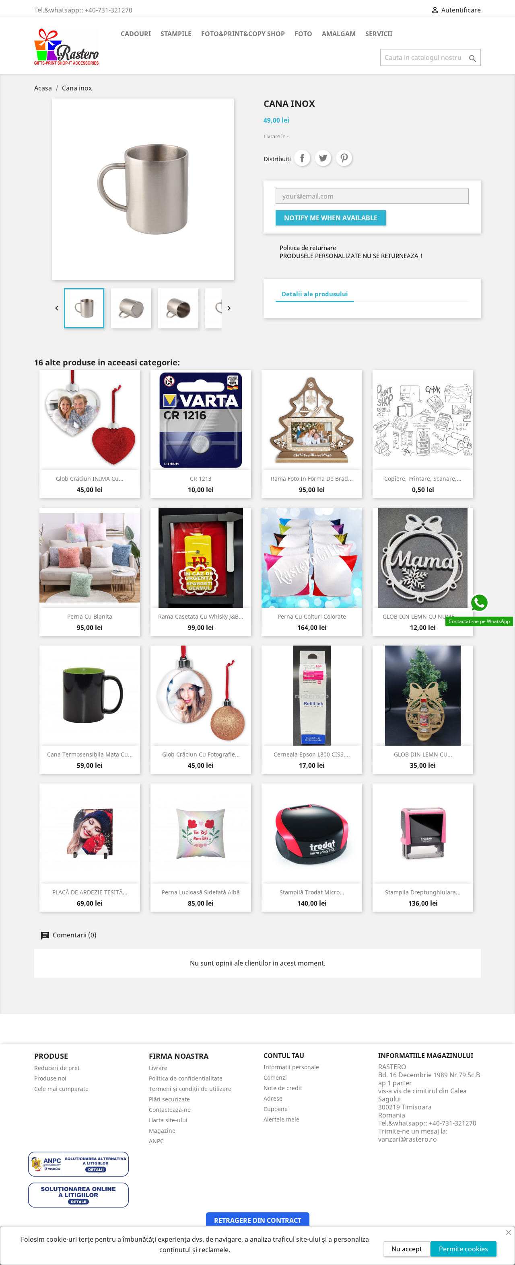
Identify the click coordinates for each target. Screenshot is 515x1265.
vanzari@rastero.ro (407, 1139)
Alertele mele (281, 1119)
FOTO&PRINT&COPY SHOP (243, 33)
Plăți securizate (169, 1099)
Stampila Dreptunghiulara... (423, 892)
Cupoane (276, 1109)
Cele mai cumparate (61, 1089)
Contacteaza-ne (170, 1109)
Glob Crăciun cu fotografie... (201, 754)
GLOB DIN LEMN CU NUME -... (423, 616)
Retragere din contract (257, 1220)
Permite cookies (463, 1248)
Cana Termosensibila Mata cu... (90, 754)
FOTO (303, 33)
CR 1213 (201, 478)
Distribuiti (302, 158)
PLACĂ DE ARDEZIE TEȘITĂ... (90, 892)
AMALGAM (339, 33)
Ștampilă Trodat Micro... (312, 892)
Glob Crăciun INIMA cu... (90, 478)
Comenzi (275, 1077)
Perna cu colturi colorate (312, 616)
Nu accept (406, 1248)
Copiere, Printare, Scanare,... (422, 478)
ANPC (156, 1141)
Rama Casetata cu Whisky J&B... (200, 616)
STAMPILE (176, 33)
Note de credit (283, 1088)
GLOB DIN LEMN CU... (423, 754)
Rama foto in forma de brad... (312, 478)
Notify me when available (330, 217)
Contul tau (284, 1055)
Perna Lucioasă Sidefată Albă (201, 892)
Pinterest (344, 158)
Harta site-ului (168, 1120)
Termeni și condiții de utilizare (190, 1089)
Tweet (323, 158)
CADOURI (136, 33)
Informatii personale (291, 1067)
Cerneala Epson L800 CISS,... (312, 754)
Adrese (273, 1098)
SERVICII (378, 33)
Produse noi (50, 1078)
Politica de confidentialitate (185, 1078)
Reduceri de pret (57, 1068)
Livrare (158, 1068)
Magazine (162, 1130)
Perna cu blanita (89, 616)
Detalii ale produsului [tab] (315, 294)
